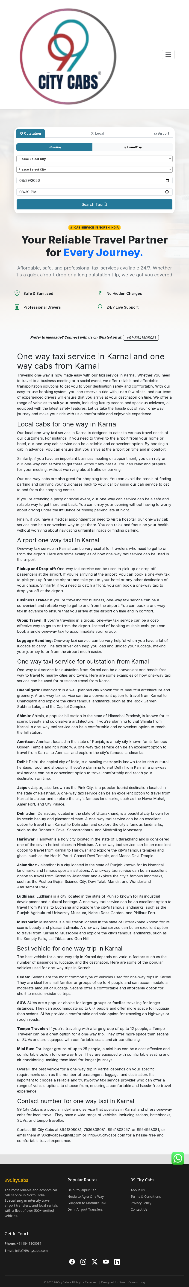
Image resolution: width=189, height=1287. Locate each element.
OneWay (56, 147)
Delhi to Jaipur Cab (82, 1190)
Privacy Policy (141, 1203)
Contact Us (139, 1209)
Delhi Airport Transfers (85, 1209)
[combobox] (94, 159)
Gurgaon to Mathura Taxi (87, 1203)
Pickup (22, 153)
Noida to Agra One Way (86, 1196)
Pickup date (26, 174)
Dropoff (23, 164)
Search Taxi (93, 204)
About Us (138, 1190)
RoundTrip (134, 147)
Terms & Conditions (146, 1196)
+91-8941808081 (141, 337)
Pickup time (26, 186)
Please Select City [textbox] (32, 159)
